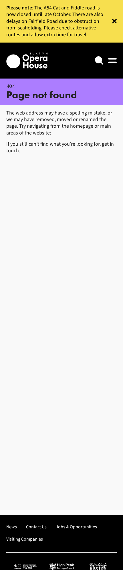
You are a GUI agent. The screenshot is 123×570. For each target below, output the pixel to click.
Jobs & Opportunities (76, 527)
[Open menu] (112, 60)
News (11, 527)
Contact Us (36, 527)
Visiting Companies (24, 539)
